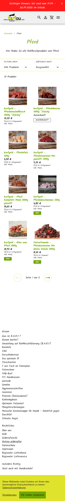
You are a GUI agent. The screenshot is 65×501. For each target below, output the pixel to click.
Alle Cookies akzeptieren (32, 495)
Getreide (6, 381)
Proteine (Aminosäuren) (15, 396)
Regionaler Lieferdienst (14, 453)
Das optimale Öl (10, 359)
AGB (4, 434)
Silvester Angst (10, 419)
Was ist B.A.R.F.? (11, 336)
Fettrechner (8, 370)
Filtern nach (10, 61)
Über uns (6, 430)
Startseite (8, 33)
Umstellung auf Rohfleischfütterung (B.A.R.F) (26, 344)
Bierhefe (6, 347)
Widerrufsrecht (9, 438)
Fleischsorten (9, 362)
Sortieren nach (44, 61)
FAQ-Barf (7, 374)
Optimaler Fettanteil (13, 404)
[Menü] (58, 17)
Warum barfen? (10, 340)
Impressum (7, 449)
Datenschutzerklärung (14, 487)
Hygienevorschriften (12, 389)
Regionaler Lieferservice (14, 457)
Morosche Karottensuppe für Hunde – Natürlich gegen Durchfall (30, 413)
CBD (4, 351)
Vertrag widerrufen (12, 442)
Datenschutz (8, 445)
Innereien (7, 392)
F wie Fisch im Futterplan (16, 366)
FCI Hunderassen (11, 377)
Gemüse (6, 385)
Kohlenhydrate (9, 400)
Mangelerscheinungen (13, 407)
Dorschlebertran (10, 355)
